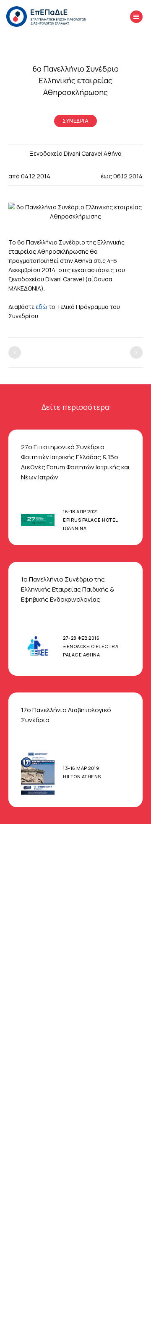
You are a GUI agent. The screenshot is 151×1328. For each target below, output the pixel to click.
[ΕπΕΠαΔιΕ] (46, 16)
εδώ (41, 307)
